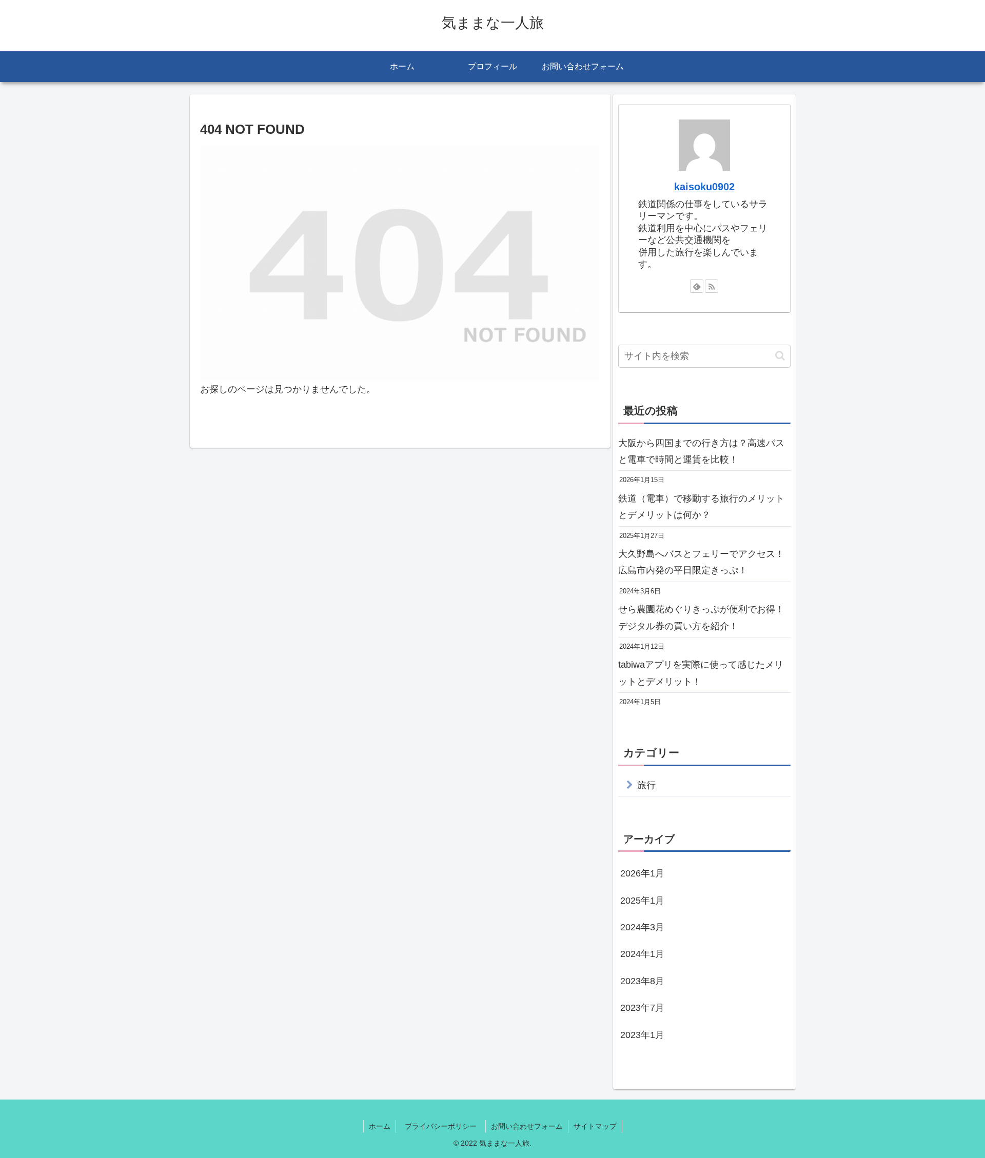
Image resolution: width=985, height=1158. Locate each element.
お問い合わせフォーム (527, 1126)
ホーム (379, 1126)
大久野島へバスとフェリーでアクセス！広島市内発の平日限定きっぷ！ (701, 562)
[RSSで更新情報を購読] (711, 286)
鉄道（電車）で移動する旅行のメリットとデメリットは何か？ (701, 506)
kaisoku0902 (704, 186)
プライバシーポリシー (444, 1126)
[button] (780, 356)
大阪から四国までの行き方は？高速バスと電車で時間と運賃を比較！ (701, 451)
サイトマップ (595, 1126)
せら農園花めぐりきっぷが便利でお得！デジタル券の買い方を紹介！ (701, 617)
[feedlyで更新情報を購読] (696, 286)
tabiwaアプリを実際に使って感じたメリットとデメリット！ (700, 673)
